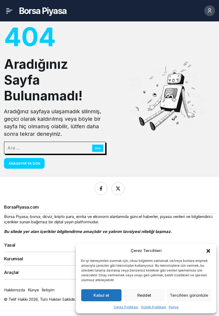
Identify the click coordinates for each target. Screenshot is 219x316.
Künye (174, 307)
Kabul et (101, 295)
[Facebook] (101, 188)
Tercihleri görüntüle (189, 295)
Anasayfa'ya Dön (24, 163)
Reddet (144, 295)
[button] (208, 250)
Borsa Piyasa (43, 11)
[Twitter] (118, 188)
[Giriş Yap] (209, 10)
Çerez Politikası (126, 307)
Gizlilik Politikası (153, 307)
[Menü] (9, 10)
